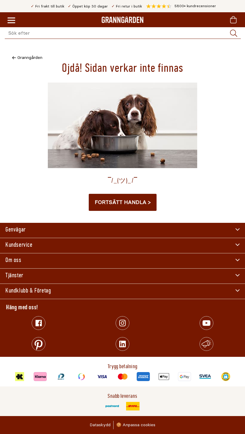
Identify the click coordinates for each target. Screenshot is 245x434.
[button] (181, 6)
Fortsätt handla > (123, 202)
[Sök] (233, 33)
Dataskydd (100, 424)
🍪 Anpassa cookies (135, 424)
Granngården (29, 57)
